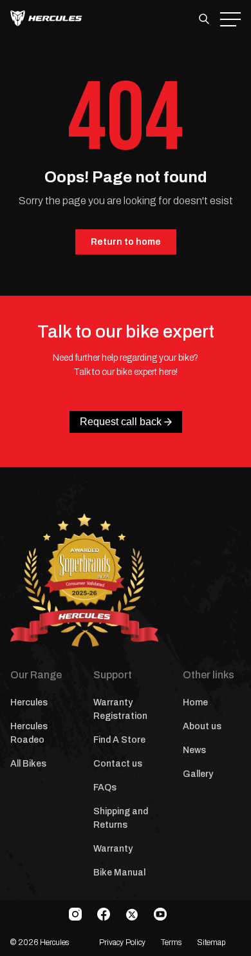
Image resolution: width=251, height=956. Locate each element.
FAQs (104, 787)
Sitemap (211, 942)
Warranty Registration (120, 709)
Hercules (29, 702)
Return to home (126, 242)
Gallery (198, 774)
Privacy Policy (122, 942)
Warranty (113, 849)
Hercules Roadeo (29, 733)
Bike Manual (119, 872)
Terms (171, 942)
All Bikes (28, 764)
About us (202, 726)
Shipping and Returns (120, 818)
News (194, 750)
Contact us (117, 764)
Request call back (121, 421)
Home (195, 702)
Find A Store (119, 740)
